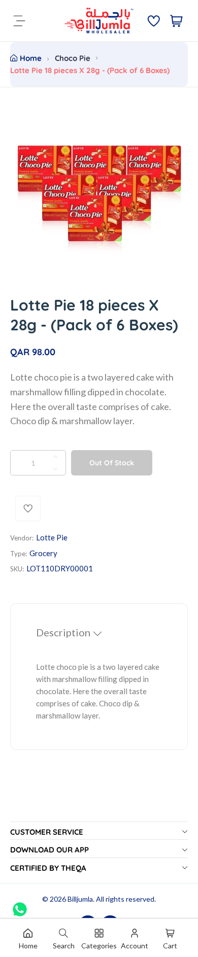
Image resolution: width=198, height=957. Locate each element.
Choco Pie (72, 58)
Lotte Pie (52, 537)
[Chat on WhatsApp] (19, 906)
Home (31, 58)
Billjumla (80, 899)
